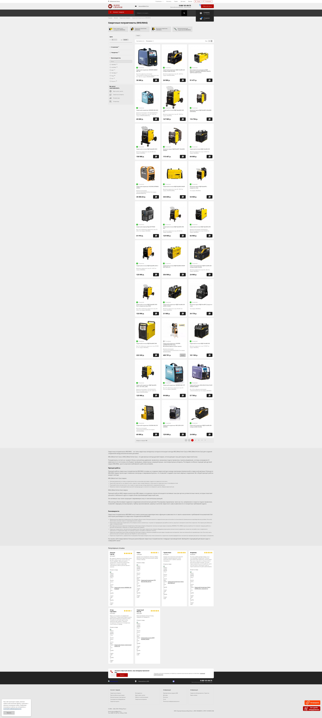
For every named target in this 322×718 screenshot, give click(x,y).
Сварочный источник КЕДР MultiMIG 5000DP (174, 186)
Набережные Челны (115, 1)
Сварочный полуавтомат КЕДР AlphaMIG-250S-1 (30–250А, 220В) (146, 385)
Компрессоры (116, 98)
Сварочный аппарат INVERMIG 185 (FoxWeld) (122, 588)
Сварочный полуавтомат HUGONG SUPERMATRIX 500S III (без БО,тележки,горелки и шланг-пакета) (172, 345)
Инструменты (138, 693)
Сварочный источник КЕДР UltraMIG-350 (200, 149)
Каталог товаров (118, 12)
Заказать (122, 675)
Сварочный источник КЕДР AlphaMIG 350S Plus (173, 227)
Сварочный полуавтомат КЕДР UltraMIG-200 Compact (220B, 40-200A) (200, 266)
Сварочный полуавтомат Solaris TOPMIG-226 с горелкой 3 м (202, 588)
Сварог (138, 35)
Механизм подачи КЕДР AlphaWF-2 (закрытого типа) (198, 187)
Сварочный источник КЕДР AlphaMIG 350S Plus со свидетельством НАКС (146, 305)
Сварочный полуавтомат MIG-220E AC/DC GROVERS (173, 426)
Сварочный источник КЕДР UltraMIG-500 (200, 343)
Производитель (116, 58)
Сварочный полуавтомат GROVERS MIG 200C (147, 110)
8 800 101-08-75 (185, 5)
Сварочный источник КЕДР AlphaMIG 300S (146, 149)
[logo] (113, 681)
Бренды (190, 1)
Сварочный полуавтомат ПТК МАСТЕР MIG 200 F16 (148, 580)
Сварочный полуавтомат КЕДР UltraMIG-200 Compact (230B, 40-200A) (200, 426)
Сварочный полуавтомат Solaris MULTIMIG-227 (176, 582)
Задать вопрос (193, 695)
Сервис (176, 1)
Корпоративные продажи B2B (170, 693)
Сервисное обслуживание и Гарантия (199, 693)
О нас (164, 699)
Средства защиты (114, 701)
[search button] (184, 13)
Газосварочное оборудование (117, 699)
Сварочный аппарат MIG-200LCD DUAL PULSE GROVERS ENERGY (201, 385)
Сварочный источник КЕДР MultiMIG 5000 (146, 343)
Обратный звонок (207, 6)
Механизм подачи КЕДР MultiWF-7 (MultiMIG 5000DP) (174, 149)
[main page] (120, 6)
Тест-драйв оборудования (314, 708)
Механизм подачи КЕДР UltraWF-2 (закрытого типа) (201, 305)
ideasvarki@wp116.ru (144, 6)
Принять (9, 712)
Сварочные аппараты (118, 94)
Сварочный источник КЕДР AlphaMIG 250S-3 (147, 265)
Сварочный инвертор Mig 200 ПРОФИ (145, 227)
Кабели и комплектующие (141, 697)
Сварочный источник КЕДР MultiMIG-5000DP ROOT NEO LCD (174, 266)
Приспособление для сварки (117, 695)
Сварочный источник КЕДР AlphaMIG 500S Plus (173, 110)
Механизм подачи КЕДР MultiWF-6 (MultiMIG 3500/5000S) (200, 110)
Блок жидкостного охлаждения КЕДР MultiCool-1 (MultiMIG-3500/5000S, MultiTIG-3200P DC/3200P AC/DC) (200, 71)
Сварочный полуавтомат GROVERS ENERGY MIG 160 (146, 70)
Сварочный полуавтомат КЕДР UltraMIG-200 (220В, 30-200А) (174, 305)
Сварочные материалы (141, 699)
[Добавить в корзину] (156, 80)
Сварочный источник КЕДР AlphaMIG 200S (200, 227)
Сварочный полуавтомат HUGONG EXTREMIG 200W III (147, 187)
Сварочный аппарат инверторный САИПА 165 (122, 645)
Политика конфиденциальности (171, 701)
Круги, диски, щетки (118, 91)
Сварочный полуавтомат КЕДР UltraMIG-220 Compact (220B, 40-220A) (174, 70)
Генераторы (116, 101)
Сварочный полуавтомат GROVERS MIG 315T (174, 385)
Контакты (168, 1)
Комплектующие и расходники (118, 697)
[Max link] (200, 5)
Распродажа (207, 1)
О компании (159, 1)
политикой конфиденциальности (12, 708)
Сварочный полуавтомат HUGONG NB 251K (147, 425)
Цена (111, 37)
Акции (197, 1)
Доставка (183, 1)
